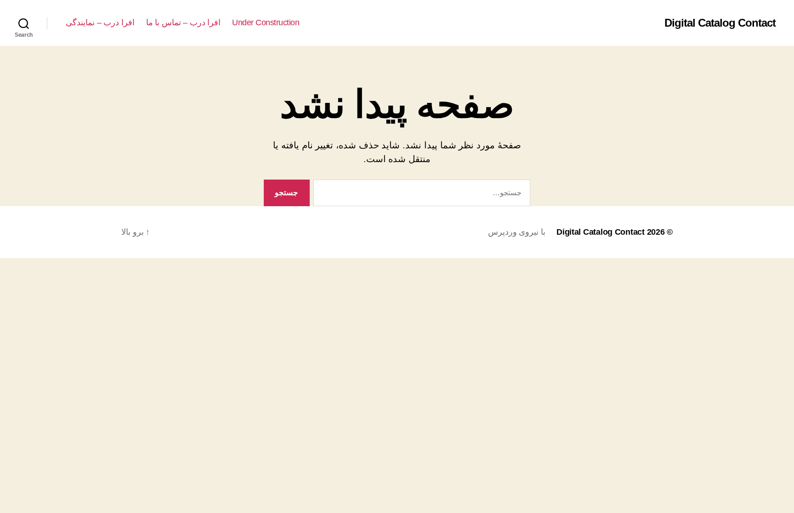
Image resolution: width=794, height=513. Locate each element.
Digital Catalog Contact (720, 22)
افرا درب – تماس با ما (183, 22)
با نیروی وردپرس (516, 232)
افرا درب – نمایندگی (100, 22)
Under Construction (265, 22)
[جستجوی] (423, 195)
